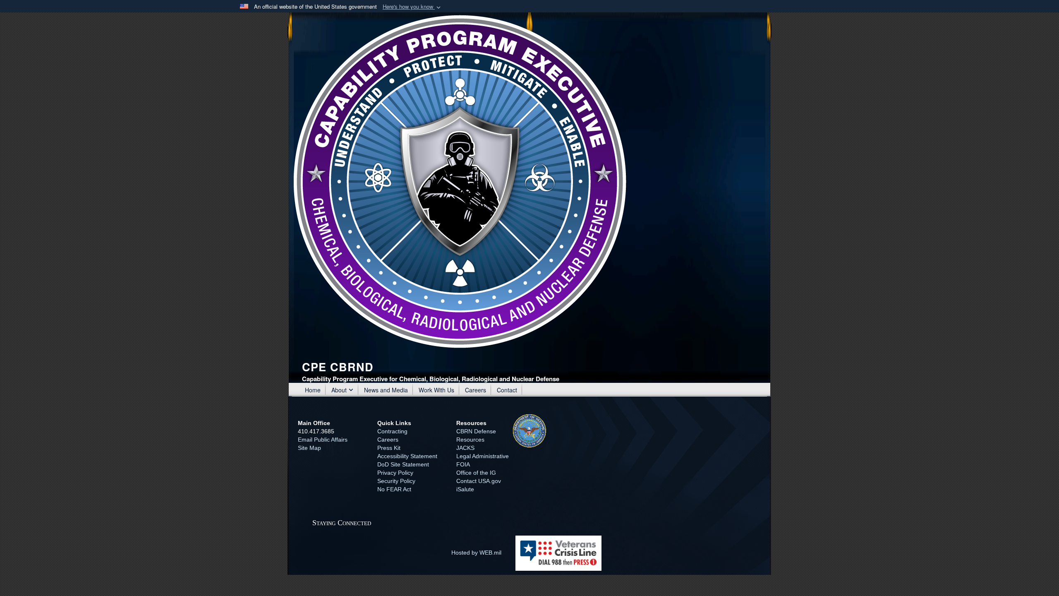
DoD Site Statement (403, 464)
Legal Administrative (482, 456)
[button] (412, 6)
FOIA (463, 464)
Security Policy (396, 481)
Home (313, 390)
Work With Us (436, 390)
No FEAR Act (394, 489)
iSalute (465, 489)
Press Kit (388, 448)
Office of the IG (476, 472)
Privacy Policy (395, 472)
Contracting (392, 431)
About (339, 390)
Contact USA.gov (478, 481)
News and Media (386, 390)
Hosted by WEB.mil (476, 552)
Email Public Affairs (322, 439)
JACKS (465, 448)
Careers (475, 390)
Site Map (309, 448)
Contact (507, 390)
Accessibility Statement (407, 456)
